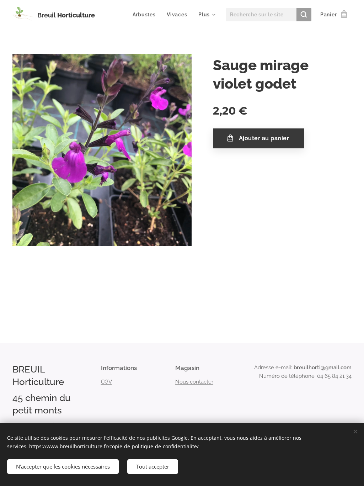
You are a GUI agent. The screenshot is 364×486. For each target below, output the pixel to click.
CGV (106, 382)
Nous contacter (194, 382)
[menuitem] (146, 14)
